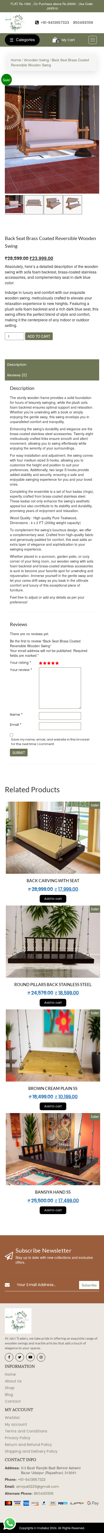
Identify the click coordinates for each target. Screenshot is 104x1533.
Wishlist (12, 1417)
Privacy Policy (17, 1437)
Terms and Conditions (26, 1431)
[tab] (52, 364)
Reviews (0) (17, 375)
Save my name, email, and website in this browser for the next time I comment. (50, 741)
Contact (13, 1401)
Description (16, 364)
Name (16, 714)
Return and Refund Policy (28, 1444)
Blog (9, 1394)
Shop (9, 1387)
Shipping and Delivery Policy (31, 1451)
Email (16, 724)
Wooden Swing (36, 60)
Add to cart (39, 336)
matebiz (43, 1528)
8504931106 (83, 22)
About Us (13, 1381)
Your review (21, 669)
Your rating (20, 662)
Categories (22, 40)
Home (16, 60)
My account (16, 1424)
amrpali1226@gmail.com (37, 1486)
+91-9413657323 (55, 22)
